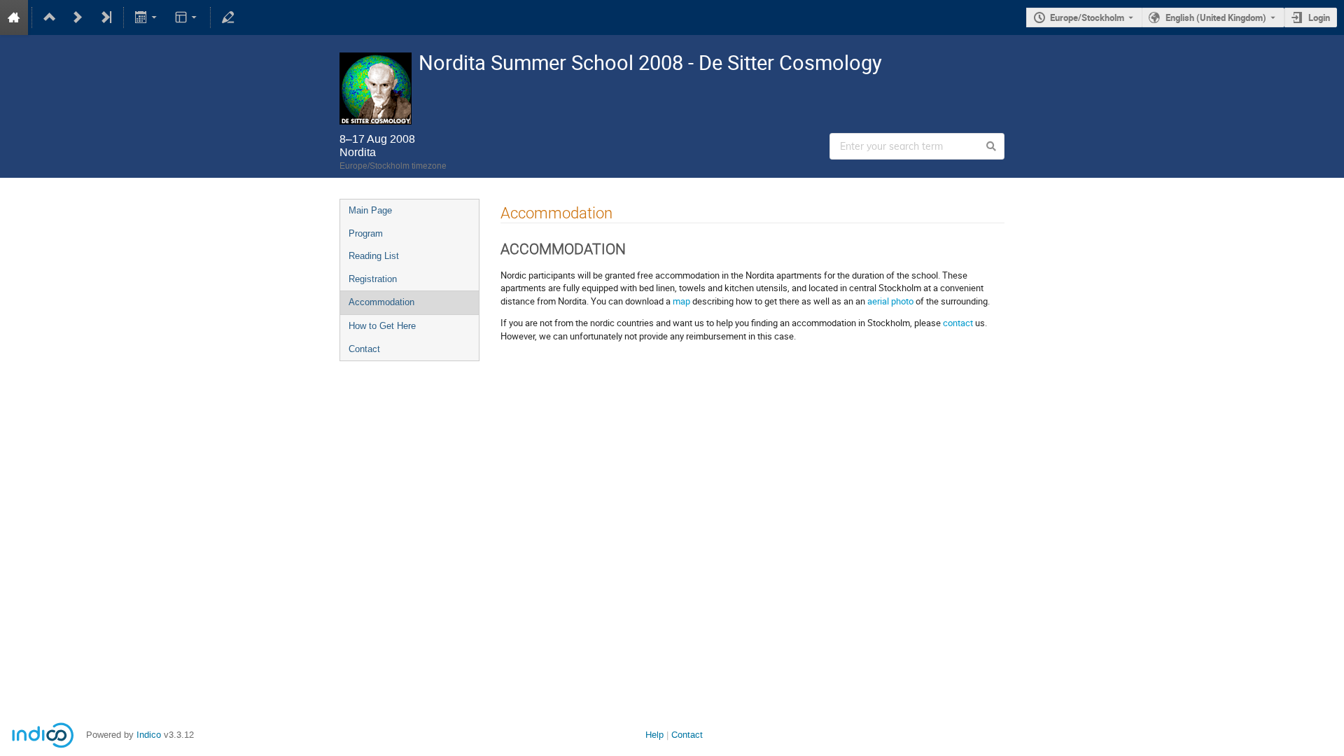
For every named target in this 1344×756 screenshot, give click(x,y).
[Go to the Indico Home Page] (14, 17)
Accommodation (381, 302)
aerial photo (890, 301)
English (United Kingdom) (1216, 17)
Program (366, 233)
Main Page (370, 210)
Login (1319, 17)
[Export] (147, 17)
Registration (373, 279)
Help (654, 735)
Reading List (374, 256)
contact (958, 322)
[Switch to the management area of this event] (228, 17)
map (681, 301)
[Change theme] (186, 17)
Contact (364, 349)
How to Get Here (382, 326)
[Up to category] (50, 17)
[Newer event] (78, 17)
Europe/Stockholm (1087, 17)
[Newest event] (106, 17)
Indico (148, 735)
